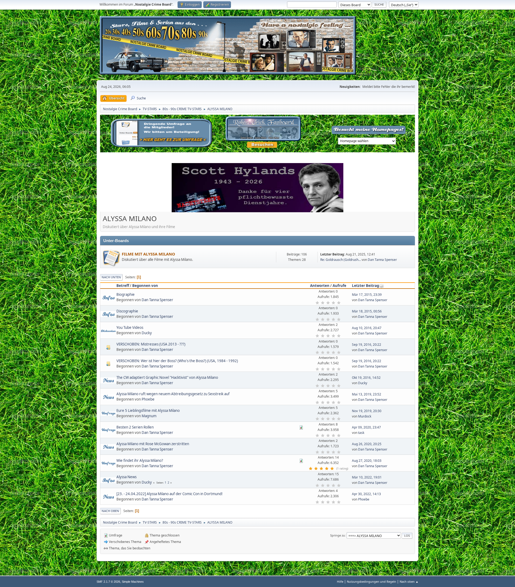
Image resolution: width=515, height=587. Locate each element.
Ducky (147, 332)
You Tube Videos (129, 327)
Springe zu (337, 535)
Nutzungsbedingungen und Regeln (371, 581)
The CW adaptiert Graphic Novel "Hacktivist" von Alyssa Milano (167, 377)
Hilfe (340, 581)
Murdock (364, 416)
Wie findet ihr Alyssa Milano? (139, 460)
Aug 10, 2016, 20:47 (366, 328)
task (361, 432)
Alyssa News (126, 476)
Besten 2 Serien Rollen (135, 427)
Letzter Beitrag (365, 285)
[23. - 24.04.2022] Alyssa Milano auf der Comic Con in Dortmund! (169, 493)
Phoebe (148, 399)
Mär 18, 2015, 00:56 (367, 311)
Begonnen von (145, 285)
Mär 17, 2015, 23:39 (367, 294)
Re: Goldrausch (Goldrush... (340, 259)
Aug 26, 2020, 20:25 (366, 444)
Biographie (125, 294)
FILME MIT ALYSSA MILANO (148, 254)
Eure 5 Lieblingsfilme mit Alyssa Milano (148, 410)
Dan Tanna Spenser (382, 259)
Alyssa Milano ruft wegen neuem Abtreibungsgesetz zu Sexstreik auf (173, 393)
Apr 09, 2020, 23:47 (366, 427)
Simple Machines (133, 581)
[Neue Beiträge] (111, 257)
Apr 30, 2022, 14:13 (366, 494)
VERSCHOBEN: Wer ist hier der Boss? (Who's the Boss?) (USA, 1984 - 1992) (177, 360)
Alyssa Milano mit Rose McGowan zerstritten (152, 443)
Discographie (127, 311)
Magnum (149, 415)
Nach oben (110, 511)
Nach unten (111, 277)
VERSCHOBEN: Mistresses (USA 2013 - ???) (150, 344)
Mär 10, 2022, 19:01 (367, 477)
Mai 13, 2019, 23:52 (366, 394)
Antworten (319, 285)
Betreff (122, 285)
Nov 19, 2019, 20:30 (366, 411)
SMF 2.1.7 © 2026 (108, 581)
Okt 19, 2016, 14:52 (366, 377)
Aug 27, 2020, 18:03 (366, 460)
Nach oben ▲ (409, 581)
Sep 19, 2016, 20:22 (366, 344)
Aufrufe (339, 285)
